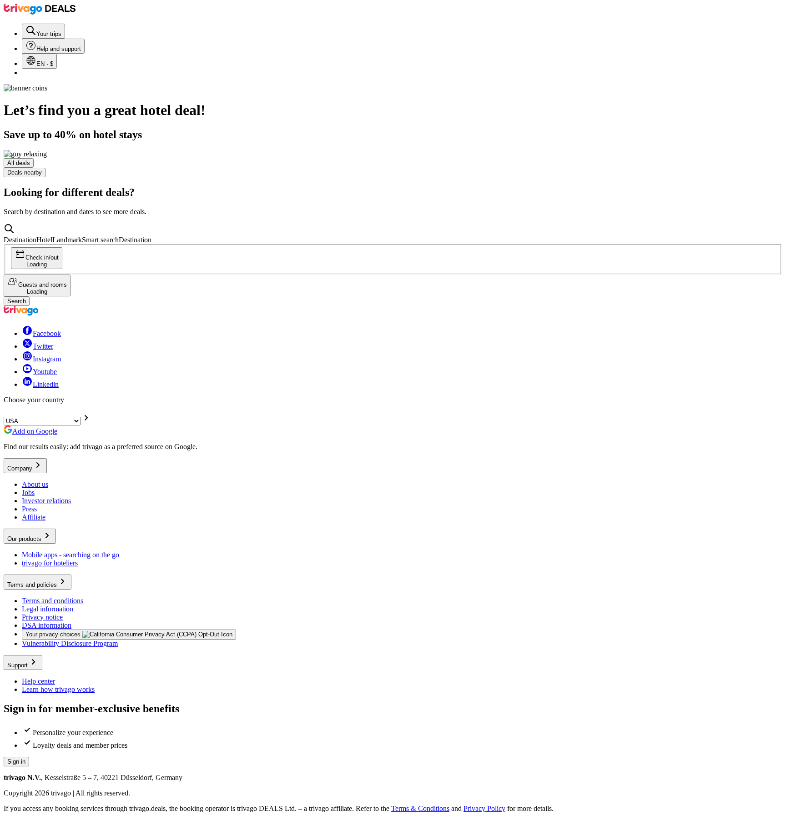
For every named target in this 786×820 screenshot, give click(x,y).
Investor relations (46, 501)
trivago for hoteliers (50, 563)
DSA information (46, 625)
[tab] (19, 163)
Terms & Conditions (420, 808)
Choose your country (34, 400)
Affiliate (33, 517)
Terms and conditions (52, 601)
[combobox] (393, 233)
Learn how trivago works (58, 689)
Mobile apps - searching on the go (70, 555)
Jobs (28, 492)
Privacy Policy (484, 808)
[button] (393, 233)
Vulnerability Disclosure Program (70, 643)
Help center (38, 681)
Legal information (47, 609)
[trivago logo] (40, 12)
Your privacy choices (53, 634)
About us (35, 484)
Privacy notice (42, 617)
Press (29, 509)
